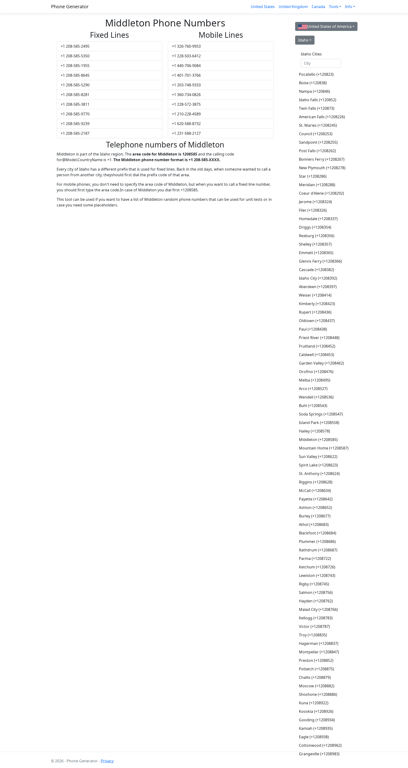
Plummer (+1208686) (317, 541)
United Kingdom (293, 6)
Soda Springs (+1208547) (321, 414)
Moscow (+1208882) (316, 685)
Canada (318, 6)
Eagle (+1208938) (314, 736)
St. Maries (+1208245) (318, 125)
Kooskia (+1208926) (316, 711)
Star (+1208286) (313, 176)
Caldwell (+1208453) (316, 354)
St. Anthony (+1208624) (319, 473)
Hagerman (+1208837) (318, 643)
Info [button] (348, 6)
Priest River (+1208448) (319, 337)
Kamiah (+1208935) (316, 728)
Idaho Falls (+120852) (317, 99)
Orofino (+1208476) (316, 371)
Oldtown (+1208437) (317, 320)
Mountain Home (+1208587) (323, 448)
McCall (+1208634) (315, 490)
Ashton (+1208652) (315, 507)
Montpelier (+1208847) (319, 652)
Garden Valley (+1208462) (321, 363)
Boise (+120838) (313, 82)
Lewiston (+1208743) (317, 575)
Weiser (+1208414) (315, 295)
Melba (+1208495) (314, 380)
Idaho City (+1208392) (318, 278)
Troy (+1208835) (313, 635)
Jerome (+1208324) (315, 201)
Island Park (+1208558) (319, 422)
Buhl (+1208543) (313, 405)
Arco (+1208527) (313, 388)
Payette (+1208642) (316, 499)
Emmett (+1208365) (316, 252)
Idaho (303, 40)
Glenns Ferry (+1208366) (320, 261)
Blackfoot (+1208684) (317, 533)
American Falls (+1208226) (322, 116)
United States (263, 6)
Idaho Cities (311, 54)
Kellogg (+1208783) (316, 618)
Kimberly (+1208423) (317, 303)
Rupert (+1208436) (315, 312)
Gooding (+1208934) (317, 719)
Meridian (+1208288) (317, 184)
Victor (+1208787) (314, 626)
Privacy (107, 761)
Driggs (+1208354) (315, 227)
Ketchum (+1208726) (317, 567)
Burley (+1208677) (315, 516)
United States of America (329, 26)
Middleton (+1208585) (318, 439)
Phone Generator (70, 6)
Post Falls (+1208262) (317, 150)
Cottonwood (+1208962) (320, 745)
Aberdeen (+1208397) (318, 286)
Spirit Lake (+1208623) (318, 465)
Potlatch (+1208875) (316, 668)
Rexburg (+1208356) (316, 235)
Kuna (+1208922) (313, 702)
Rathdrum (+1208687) (318, 550)
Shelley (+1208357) (315, 244)
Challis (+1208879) (315, 677)
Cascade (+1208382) (316, 269)
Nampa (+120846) (314, 91)
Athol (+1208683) (314, 524)
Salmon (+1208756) (316, 592)
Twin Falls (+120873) (316, 108)
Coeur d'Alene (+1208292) (321, 193)
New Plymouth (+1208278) (322, 167)
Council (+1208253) (315, 133)
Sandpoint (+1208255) (318, 142)
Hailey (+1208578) (314, 431)
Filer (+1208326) (313, 210)
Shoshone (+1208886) (318, 694)
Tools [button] (333, 6)
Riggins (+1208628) (315, 482)
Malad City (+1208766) (318, 609)
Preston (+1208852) (316, 660)
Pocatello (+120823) (316, 74)
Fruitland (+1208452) (317, 346)
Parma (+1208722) (315, 558)
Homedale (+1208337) (318, 218)
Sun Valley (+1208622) (318, 456)
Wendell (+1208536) (316, 397)
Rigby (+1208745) (314, 584)
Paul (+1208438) (313, 329)
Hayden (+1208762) (316, 601)
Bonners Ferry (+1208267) (321, 159)
